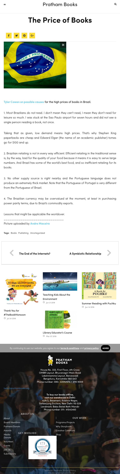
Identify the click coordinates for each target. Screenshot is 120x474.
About (7, 418)
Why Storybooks (64, 426)
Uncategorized (37, 232)
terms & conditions (69, 348)
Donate (7, 437)
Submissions (10, 453)
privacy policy (91, 348)
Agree (105, 348)
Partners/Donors (12, 426)
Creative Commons (65, 430)
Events (7, 445)
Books (14, 232)
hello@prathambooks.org (16, 388)
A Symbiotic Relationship (85, 253)
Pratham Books (60, 4)
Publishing (23, 232)
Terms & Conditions (53, 470)
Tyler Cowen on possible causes (24, 102)
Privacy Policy (69, 470)
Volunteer (8, 441)
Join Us (7, 449)
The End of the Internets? (34, 253)
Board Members (12, 422)
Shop (58, 434)
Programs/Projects (65, 422)
